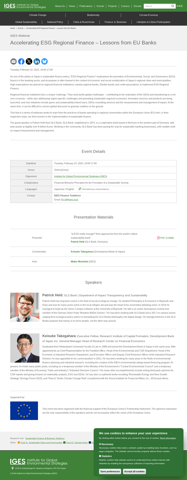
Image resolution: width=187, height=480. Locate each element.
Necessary (107, 444)
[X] (29, 61)
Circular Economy (148, 15)
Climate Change (37, 15)
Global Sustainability (26, 22)
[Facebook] (21, 61)
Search (173, 4)
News (72, 6)
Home (12, 28)
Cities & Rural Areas (83, 22)
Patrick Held (77, 242)
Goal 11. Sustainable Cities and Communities (41, 442)
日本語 (179, 6)
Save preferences (110, 471)
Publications (85, 6)
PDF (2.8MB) (167, 238)
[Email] (13, 61)
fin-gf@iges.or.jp (69, 199)
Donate (137, 6)
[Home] (26, 7)
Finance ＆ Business (115, 22)
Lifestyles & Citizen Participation (153, 22)
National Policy (55, 22)
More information (168, 438)
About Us (60, 6)
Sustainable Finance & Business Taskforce (45, 438)
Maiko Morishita (79, 261)
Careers (125, 6)
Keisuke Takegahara (82, 251)
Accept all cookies (134, 471)
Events (100, 6)
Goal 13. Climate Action (77, 442)
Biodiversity (93, 15)
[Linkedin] (36, 61)
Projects (112, 6)
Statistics (107, 456)
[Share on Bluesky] (44, 61)
